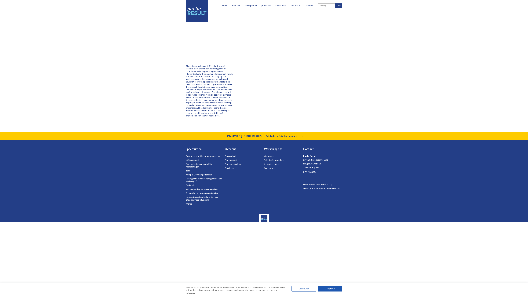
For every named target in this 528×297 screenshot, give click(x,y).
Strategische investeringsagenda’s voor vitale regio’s (204, 179)
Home (224, 5)
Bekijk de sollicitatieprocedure (281, 136)
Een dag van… (270, 168)
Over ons (236, 5)
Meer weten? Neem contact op (317, 184)
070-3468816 (309, 172)
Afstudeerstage (271, 164)
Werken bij (296, 5)
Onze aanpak (231, 160)
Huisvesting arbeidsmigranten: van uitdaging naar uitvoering (202, 198)
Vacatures (268, 156)
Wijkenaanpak (192, 160)
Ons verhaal (230, 156)
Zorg (188, 170)
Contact (309, 5)
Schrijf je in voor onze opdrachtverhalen (321, 188)
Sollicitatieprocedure (274, 160)
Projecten (266, 5)
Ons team (229, 168)
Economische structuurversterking (202, 193)
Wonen (189, 203)
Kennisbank (280, 5)
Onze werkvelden (233, 164)
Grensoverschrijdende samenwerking (203, 156)
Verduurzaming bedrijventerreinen (202, 189)
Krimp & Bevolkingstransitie (199, 174)
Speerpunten (251, 5)
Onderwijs (190, 185)
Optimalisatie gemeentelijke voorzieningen (199, 165)
